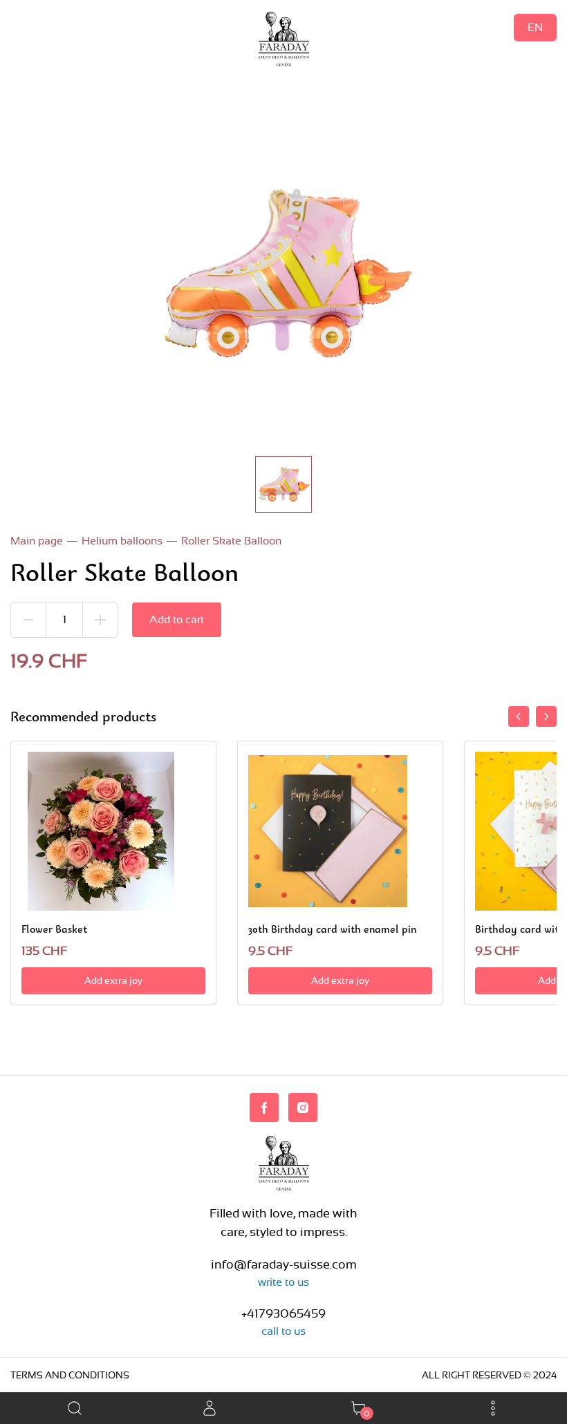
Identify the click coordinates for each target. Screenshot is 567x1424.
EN (535, 27)
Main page (36, 541)
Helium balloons (122, 541)
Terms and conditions (69, 1374)
